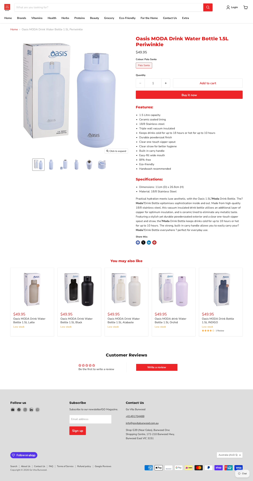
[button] (38, 164)
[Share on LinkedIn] (149, 242)
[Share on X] (143, 242)
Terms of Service (65, 466)
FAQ (51, 466)
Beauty (94, 18)
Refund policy (84, 466)
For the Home (149, 18)
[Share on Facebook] (138, 242)
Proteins (79, 18)
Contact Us (170, 18)
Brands (21, 18)
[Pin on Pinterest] (154, 242)
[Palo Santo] (144, 69)
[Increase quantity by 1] (165, 83)
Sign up (77, 431)
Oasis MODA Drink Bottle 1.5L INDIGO (218, 320)
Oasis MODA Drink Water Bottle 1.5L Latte (29, 320)
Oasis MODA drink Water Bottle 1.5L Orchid (170, 320)
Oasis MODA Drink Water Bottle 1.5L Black (76, 320)
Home (8, 18)
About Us (25, 466)
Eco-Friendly (127, 18)
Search (13, 466)
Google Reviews (103, 466)
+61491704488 (135, 416)
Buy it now (189, 95)
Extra (185, 18)
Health (52, 18)
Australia (228, 455)
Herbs (65, 18)
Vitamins (37, 18)
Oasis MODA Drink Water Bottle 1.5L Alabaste (124, 320)
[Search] (208, 7)
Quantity (140, 75)
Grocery (109, 18)
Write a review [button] (156, 367)
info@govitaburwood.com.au (142, 423)
